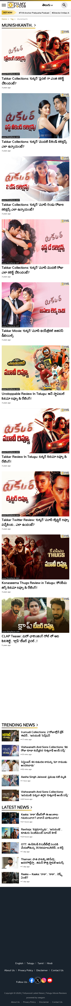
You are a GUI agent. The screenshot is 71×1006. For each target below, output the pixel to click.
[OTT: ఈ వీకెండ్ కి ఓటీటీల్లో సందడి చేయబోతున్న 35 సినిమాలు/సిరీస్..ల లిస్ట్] (10, 848)
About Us (9, 970)
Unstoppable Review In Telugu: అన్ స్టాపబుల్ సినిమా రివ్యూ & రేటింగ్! (33, 396)
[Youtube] (49, 980)
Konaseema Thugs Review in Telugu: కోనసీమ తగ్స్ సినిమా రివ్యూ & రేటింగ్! (34, 585)
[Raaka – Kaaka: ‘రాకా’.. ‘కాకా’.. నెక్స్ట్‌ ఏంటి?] (10, 877)
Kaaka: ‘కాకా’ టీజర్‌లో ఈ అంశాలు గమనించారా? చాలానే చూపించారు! (40, 816)
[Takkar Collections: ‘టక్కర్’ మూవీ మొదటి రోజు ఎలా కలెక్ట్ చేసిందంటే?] (35, 241)
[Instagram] (43, 980)
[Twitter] (37, 980)
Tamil (40, 963)
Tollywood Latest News (33, 993)
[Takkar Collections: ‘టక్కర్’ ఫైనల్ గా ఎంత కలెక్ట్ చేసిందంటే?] (35, 52)
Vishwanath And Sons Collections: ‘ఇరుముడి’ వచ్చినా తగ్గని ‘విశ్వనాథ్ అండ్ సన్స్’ (44, 793)
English (19, 963)
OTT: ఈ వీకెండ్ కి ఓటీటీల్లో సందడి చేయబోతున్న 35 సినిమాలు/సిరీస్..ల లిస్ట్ (42, 845)
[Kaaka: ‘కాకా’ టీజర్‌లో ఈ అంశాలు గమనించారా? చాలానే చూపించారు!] (10, 818)
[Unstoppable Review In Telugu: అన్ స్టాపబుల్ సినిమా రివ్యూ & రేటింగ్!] (35, 367)
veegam (41, 997)
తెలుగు (46, 5)
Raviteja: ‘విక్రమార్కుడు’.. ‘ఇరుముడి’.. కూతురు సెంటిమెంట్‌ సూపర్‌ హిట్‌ (41, 830)
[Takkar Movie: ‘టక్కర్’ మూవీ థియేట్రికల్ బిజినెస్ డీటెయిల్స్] (35, 304)
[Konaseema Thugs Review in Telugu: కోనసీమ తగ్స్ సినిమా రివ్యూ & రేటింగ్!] (35, 556)
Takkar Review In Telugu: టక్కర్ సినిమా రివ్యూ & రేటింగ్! (34, 459)
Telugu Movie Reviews (56, 993)
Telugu (30, 963)
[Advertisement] (35, 686)
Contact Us (57, 970)
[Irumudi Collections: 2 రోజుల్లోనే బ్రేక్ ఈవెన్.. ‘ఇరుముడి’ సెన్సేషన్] (10, 735)
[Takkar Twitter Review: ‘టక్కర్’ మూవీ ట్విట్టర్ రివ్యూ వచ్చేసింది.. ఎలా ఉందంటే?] (35, 493)
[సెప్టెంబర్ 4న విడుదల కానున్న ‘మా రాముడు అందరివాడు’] (10, 765)
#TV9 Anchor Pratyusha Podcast (34, 12)
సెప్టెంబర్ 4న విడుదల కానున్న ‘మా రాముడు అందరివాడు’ (44, 763)
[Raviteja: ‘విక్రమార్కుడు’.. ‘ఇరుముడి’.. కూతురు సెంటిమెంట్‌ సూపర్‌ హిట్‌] (10, 833)
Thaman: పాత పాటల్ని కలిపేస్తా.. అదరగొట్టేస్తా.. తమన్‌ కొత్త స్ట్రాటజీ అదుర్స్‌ (42, 860)
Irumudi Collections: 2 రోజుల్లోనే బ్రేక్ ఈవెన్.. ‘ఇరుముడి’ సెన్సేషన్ (42, 733)
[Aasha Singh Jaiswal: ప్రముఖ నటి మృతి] (10, 780)
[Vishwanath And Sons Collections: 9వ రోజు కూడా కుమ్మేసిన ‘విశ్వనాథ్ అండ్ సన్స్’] (10, 750)
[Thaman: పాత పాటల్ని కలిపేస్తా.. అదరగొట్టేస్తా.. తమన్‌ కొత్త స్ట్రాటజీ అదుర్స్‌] (10, 863)
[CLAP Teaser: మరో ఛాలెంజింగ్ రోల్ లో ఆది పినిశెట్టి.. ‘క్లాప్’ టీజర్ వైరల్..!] (35, 615)
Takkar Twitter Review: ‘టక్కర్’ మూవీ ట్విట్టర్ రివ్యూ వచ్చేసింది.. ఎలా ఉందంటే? (35, 522)
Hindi (49, 963)
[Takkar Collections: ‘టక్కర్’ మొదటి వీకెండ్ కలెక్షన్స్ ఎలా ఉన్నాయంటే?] (35, 115)
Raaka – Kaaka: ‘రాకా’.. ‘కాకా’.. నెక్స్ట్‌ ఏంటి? (42, 875)
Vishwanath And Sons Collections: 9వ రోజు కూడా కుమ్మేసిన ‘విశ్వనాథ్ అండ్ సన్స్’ (44, 748)
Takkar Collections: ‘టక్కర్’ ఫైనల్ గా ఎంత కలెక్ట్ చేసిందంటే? (33, 80)
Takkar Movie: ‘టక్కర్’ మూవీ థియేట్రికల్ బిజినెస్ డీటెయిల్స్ (32, 333)
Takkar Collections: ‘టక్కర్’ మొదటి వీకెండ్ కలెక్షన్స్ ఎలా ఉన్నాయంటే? (34, 144)
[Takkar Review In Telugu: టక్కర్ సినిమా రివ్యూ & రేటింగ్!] (35, 430)
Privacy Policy (25, 970)
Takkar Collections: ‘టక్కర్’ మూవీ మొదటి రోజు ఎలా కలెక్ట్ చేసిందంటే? (32, 270)
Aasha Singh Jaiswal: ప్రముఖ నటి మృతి (43, 777)
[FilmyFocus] (17, 5)
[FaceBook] (31, 980)
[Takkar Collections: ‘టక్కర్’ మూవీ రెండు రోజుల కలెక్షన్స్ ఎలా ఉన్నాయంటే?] (35, 178)
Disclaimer (42, 970)
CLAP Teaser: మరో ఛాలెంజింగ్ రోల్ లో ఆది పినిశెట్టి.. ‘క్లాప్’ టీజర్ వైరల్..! (30, 638)
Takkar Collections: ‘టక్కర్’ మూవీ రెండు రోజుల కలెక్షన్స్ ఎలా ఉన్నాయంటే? (33, 207)
